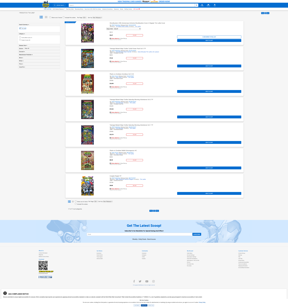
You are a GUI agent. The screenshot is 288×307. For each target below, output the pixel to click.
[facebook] (134, 282)
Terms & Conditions (242, 264)
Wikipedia (41, 254)
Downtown (99, 253)
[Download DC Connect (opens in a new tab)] (48, 277)
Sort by (90, 17)
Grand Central (100, 255)
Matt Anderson (120, 179)
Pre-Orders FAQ (190, 264)
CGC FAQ (240, 258)
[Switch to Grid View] (46, 17)
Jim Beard (119, 26)
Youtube (144, 258)
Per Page (79, 17)
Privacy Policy (241, 260)
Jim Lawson (155, 52)
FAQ (239, 256)
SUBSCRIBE (196, 234)
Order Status (189, 253)
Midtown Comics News (44, 256)
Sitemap (240, 255)
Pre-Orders (189, 265)
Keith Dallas (125, 26)
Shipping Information (243, 265)
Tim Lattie (138, 26)
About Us (41, 250)
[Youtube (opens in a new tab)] (147, 282)
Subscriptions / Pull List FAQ (193, 260)
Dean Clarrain (127, 52)
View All (27, 48)
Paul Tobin (119, 77)
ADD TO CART (209, 40)
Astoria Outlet (100, 258)
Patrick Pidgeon (129, 179)
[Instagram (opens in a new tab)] (153, 282)
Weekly (134, 239)
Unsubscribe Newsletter (243, 262)
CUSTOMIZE (136, 305)
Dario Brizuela (142, 52)
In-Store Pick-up (241, 253)
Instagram (144, 255)
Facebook (144, 253)
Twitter (143, 256)
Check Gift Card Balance (192, 258)
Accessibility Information (243, 267)
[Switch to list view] (41, 17)
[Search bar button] (196, 5)
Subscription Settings (191, 256)
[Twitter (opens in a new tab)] (140, 282)
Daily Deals (142, 239)
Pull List (188, 262)
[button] (59, 5)
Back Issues (151, 239)
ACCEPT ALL (144, 305)
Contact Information (43, 253)
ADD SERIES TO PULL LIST (209, 36)
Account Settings (190, 255)
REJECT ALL (151, 305)
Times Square (100, 256)
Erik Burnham (119, 52)
